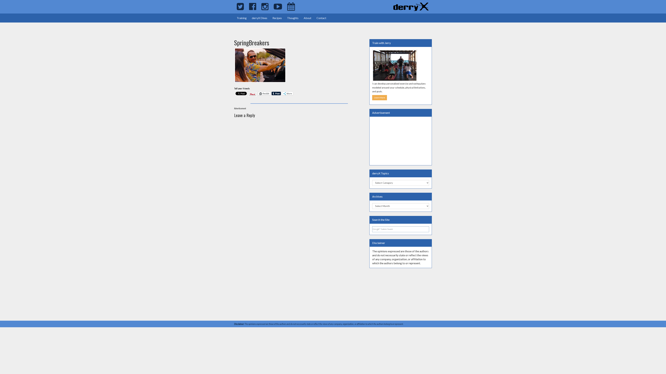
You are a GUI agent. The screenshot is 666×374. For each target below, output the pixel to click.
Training (242, 18)
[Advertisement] (40, 28)
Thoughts (292, 18)
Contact (321, 18)
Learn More (379, 97)
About (307, 18)
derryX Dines (259, 18)
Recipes (277, 18)
